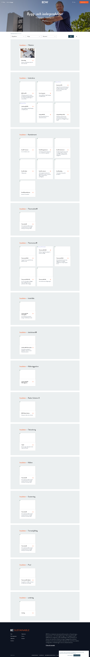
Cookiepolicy (41, 655)
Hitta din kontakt (50, 645)
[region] (74, 654)
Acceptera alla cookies (77, 655)
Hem (11, 634)
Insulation (14, 33)
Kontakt (23, 638)
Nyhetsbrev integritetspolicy (50, 655)
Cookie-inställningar (70, 655)
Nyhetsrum (24, 634)
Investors (12, 640)
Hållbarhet (12, 638)
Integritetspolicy (35, 655)
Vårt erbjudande (13, 636)
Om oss (23, 636)
